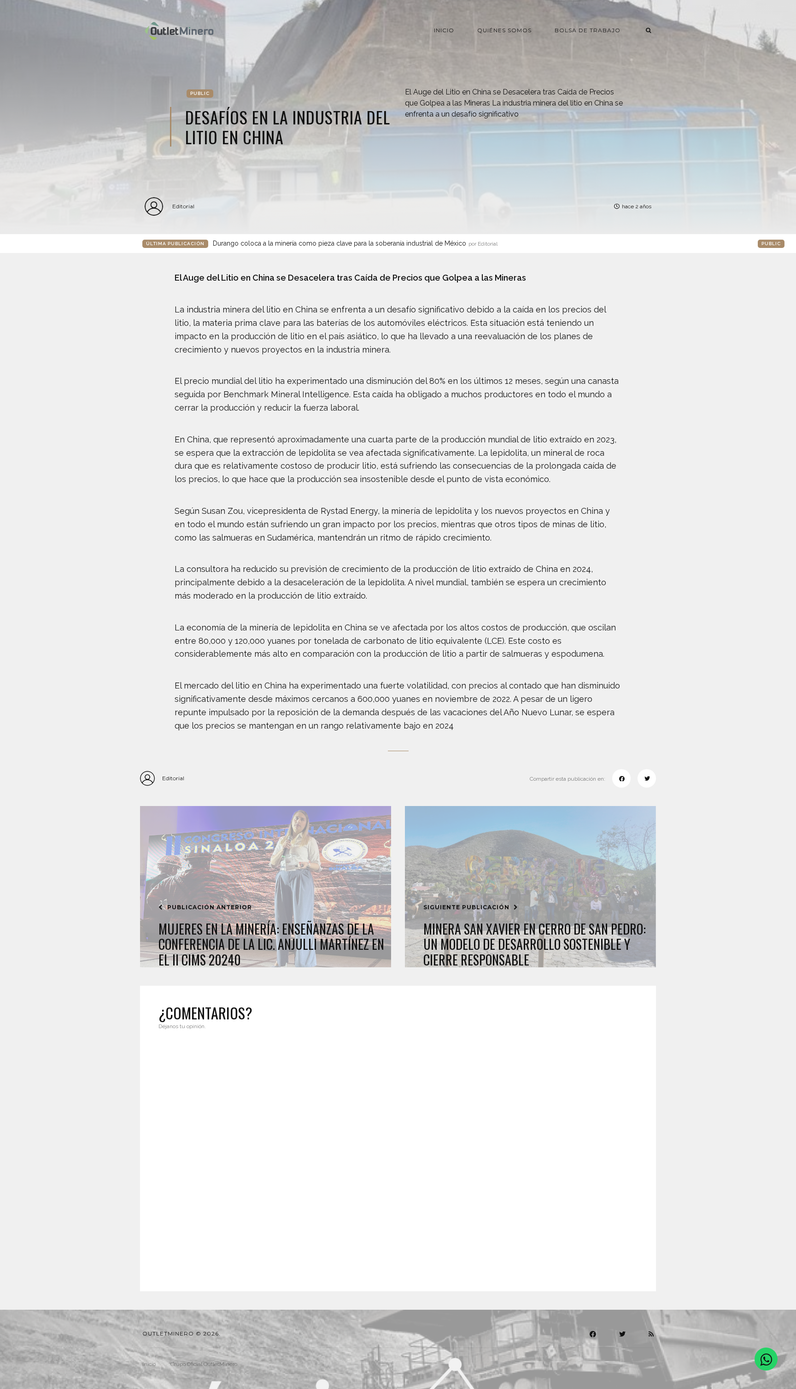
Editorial (183, 206)
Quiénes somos (504, 30)
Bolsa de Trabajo (587, 30)
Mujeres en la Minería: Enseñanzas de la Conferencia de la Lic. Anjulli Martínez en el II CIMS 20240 (271, 944)
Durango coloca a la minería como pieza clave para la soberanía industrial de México (355, 243)
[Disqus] (398, 1155)
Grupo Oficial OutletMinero (203, 1364)
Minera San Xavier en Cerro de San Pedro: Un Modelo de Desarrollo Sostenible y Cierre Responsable (534, 944)
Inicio (444, 30)
